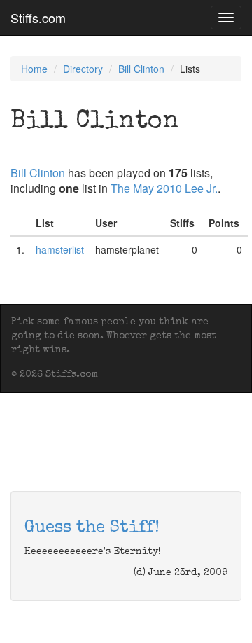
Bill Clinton (141, 69)
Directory (83, 69)
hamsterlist (60, 249)
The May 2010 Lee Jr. (164, 188)
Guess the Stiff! (92, 528)
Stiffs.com (38, 17)
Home (34, 69)
